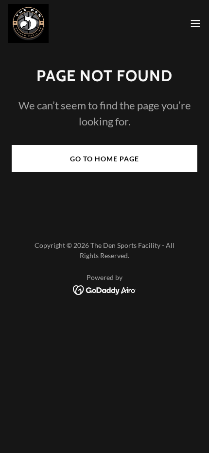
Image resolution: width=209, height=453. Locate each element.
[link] (28, 23)
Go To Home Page (104, 159)
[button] (195, 23)
